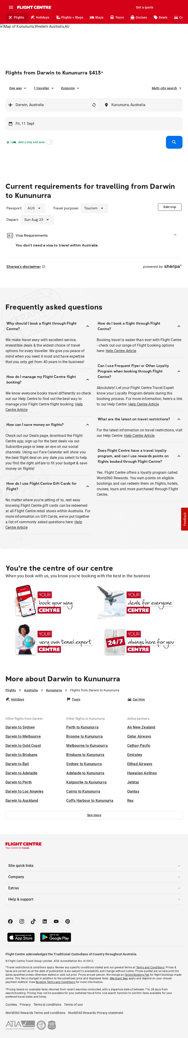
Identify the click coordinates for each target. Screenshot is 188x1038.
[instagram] (22, 921)
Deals (163, 17)
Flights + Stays (72, 17)
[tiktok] (33, 921)
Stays (99, 17)
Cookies (11, 1004)
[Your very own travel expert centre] (50, 642)
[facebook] (10, 921)
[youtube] (56, 921)
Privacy (25, 1004)
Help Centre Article (121, 351)
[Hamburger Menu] (11, 7)
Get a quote (144, 7)
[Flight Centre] (34, 7)
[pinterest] (67, 921)
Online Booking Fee (137, 974)
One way (15, 88)
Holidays (42, 17)
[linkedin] (45, 921)
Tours (119, 17)
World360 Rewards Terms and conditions (35, 1013)
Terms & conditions (47, 1004)
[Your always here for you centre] (138, 642)
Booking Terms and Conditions (55, 982)
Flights (19, 17)
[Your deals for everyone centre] (138, 602)
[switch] (48, 143)
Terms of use (73, 1004)
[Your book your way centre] (50, 602)
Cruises (141, 17)
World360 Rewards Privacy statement (95, 1013)
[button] (94, 815)
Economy (68, 88)
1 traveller (41, 88)
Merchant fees (119, 978)
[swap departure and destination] (94, 105)
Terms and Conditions (150, 967)
